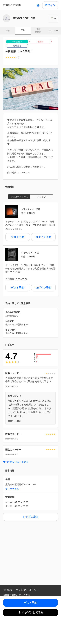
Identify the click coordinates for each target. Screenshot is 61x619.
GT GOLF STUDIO (12, 5)
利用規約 (7, 590)
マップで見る (12, 489)
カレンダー (53, 30)
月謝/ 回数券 (38, 30)
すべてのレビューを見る (15, 462)
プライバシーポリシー (27, 590)
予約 (23, 30)
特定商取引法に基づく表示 (16, 595)
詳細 (7, 30)
